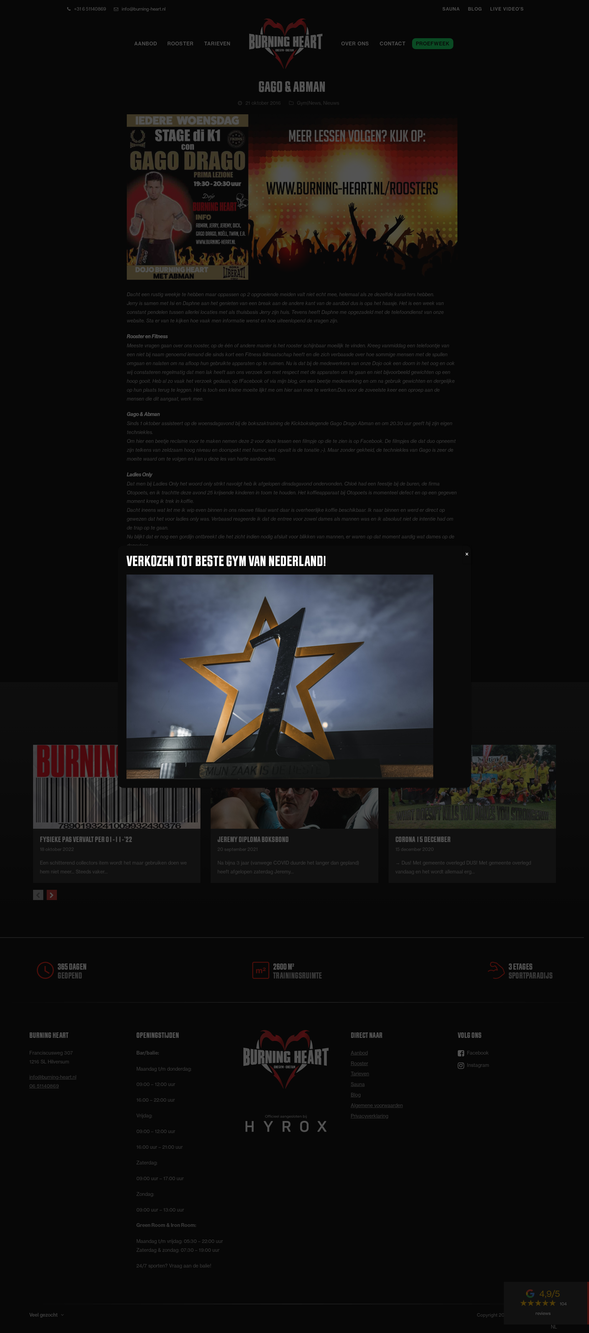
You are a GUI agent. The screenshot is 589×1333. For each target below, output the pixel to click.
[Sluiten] (467, 554)
